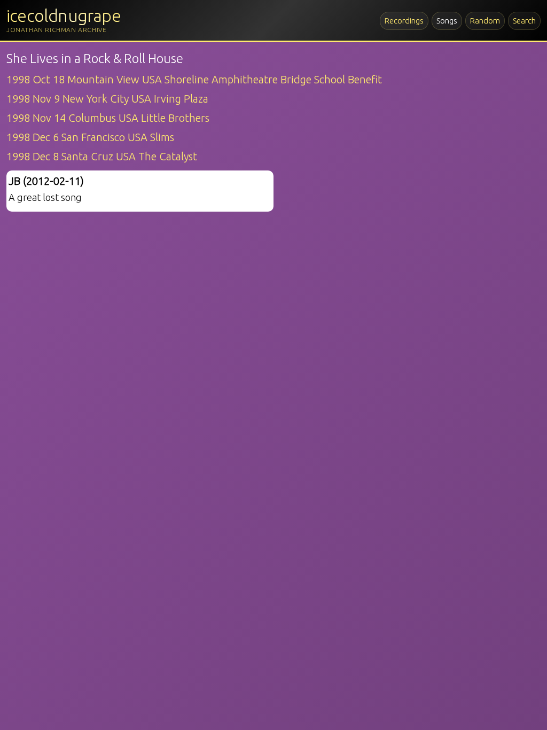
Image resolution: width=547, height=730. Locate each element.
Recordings (404, 20)
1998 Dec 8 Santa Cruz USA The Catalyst (101, 156)
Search (524, 20)
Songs (446, 20)
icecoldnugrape (63, 15)
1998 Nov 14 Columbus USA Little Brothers (107, 118)
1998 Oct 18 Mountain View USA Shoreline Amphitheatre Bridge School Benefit (194, 79)
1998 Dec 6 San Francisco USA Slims (90, 137)
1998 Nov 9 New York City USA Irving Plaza (107, 98)
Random (485, 20)
